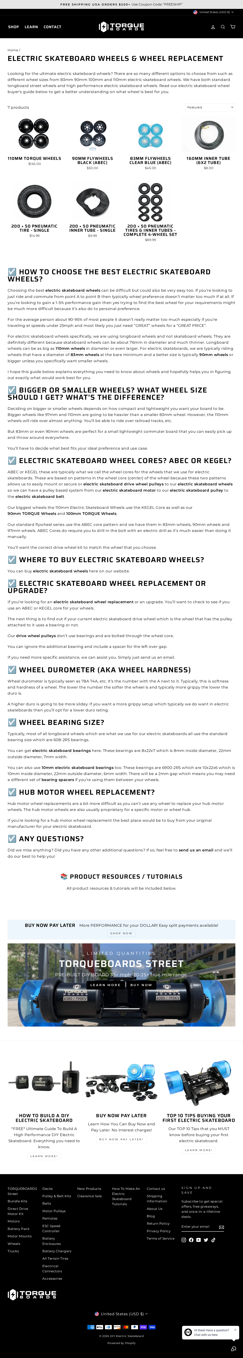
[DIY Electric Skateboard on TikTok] (213, 1239)
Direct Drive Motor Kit (18, 1211)
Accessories (52, 1278)
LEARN (31, 27)
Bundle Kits (17, 1201)
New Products (89, 1189)
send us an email (157, 657)
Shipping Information (157, 1198)
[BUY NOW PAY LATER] (121, 1082)
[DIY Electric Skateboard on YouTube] (198, 1239)
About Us (154, 1209)
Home (13, 50)
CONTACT (53, 27)
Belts (46, 1203)
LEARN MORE (105, 985)
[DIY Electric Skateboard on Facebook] (191, 1239)
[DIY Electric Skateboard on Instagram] (183, 1239)
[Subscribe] (221, 1227)
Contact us (156, 1189)
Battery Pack (18, 1229)
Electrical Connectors (52, 1268)
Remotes (50, 1218)
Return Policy (158, 1223)
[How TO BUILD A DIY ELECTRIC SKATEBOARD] (44, 1082)
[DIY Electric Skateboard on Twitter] (206, 1239)
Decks (47, 1189)
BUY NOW (141, 985)
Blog (151, 1216)
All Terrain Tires (55, 1258)
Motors (14, 1221)
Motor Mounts (20, 1236)
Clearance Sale (89, 1196)
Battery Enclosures (51, 1241)
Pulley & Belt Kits (56, 1196)
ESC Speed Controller (51, 1228)
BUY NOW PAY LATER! (121, 1139)
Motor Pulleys (54, 1211)
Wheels (14, 1244)
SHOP (13, 27)
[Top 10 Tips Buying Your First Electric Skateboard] (198, 1082)
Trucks (13, 1251)
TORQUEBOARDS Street (22, 1191)
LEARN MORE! (44, 1156)
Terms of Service (160, 1238)
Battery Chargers (56, 1251)
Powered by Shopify (121, 1343)
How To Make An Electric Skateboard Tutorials (126, 1196)
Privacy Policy (158, 1231)
